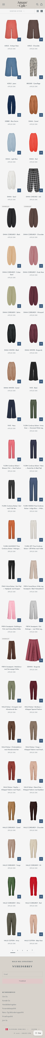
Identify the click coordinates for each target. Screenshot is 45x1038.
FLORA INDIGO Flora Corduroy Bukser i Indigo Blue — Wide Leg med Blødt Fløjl (33, 507)
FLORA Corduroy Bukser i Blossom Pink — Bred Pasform (11, 467)
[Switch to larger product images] (38, 11)
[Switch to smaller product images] (42, 11)
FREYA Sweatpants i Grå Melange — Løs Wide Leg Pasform (33, 627)
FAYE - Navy (11, 425)
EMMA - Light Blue (12, 159)
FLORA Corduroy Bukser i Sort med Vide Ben (11, 507)
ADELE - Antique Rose (11, 46)
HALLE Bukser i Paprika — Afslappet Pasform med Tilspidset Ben (11, 788)
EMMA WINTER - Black (11, 350)
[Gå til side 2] (32, 950)
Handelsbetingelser (9, 1004)
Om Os (5, 996)
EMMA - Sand (11, 197)
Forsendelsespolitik (9, 1008)
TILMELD (22, 981)
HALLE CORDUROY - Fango (11, 865)
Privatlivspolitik (7, 1016)
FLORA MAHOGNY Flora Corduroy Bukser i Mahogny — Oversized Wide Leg (11, 547)
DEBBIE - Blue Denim (11, 121)
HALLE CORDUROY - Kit (33, 865)
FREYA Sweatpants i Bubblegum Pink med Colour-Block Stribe (12, 627)
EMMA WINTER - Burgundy (33, 350)
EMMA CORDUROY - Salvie (11, 312)
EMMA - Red (33, 159)
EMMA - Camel (33, 121)
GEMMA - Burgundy (33, 667)
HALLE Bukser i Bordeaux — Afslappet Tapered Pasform (33, 708)
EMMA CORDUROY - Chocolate (33, 234)
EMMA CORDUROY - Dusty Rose (33, 272)
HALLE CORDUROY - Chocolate (33, 827)
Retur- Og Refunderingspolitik (13, 1012)
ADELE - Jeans (11, 83)
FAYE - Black (33, 388)
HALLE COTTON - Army (11, 940)
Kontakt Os (6, 1000)
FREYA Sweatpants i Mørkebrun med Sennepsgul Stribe (11, 668)
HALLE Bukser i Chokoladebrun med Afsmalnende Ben (11, 748)
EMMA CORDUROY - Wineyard (34, 312)
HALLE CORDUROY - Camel (11, 827)
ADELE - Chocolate (33, 46)
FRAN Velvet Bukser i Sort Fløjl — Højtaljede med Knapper (11, 587)
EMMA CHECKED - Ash (33, 197)
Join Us (4, 1020)
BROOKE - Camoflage (33, 83)
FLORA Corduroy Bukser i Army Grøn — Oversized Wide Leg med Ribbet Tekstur (33, 426)
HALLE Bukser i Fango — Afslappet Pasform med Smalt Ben (33, 748)
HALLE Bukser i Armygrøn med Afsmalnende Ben (11, 708)
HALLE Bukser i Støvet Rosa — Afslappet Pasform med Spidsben (33, 788)
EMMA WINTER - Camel (11, 388)
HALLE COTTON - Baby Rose (33, 940)
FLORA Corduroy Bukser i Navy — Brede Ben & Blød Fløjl (34, 467)
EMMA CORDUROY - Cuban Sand (12, 273)
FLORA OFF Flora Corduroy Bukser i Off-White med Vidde (33, 547)
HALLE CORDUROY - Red (33, 903)
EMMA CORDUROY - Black (11, 234)
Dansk (34, 1029)
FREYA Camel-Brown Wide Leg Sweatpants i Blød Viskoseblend (33, 587)
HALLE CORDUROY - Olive (11, 903)
